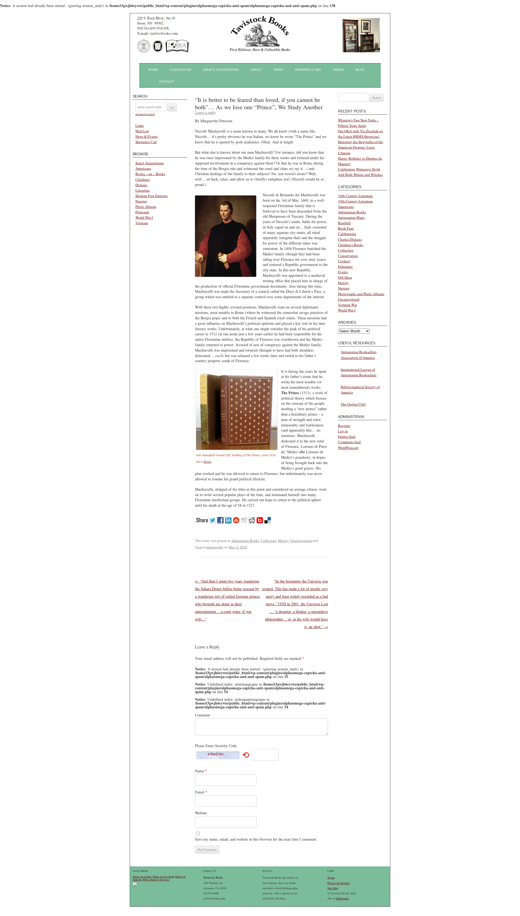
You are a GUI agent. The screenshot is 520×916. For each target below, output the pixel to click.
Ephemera (345, 266)
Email (201, 792)
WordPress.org (348, 447)
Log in (343, 431)
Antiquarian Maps (351, 217)
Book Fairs (346, 228)
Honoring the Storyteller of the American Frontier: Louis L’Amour (360, 147)
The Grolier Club (353, 404)
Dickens (141, 184)
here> (208, 461)
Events (343, 271)
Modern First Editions (151, 195)
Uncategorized (301, 540)
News (278, 69)
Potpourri (142, 212)
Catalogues (180, 69)
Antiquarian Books (245, 540)
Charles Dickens (350, 239)
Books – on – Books (150, 173)
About (256, 69)
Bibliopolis (342, 898)
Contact (166, 81)
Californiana (347, 233)
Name (201, 770)
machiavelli (214, 547)
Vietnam (141, 222)
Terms (338, 69)
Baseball (344, 222)
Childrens (142, 179)
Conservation (348, 255)
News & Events (146, 136)
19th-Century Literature (355, 201)
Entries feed (346, 436)
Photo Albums (145, 206)
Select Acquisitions (221, 69)
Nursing (141, 201)
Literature (142, 190)
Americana (143, 168)
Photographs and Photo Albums (361, 293)
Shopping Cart (308, 69)
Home (153, 69)
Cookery (344, 261)
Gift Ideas (345, 277)
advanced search (145, 114)
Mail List (142, 130)
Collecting (269, 540)
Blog (360, 69)
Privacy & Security (338, 883)
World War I (144, 217)
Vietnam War (347, 304)
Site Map (332, 888)
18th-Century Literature (355, 195)
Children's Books (350, 244)
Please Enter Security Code (216, 745)
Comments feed (349, 441)
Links (139, 125)
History (283, 540)
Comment (202, 715)
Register (344, 425)
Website (201, 812)
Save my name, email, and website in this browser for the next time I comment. (256, 839)
